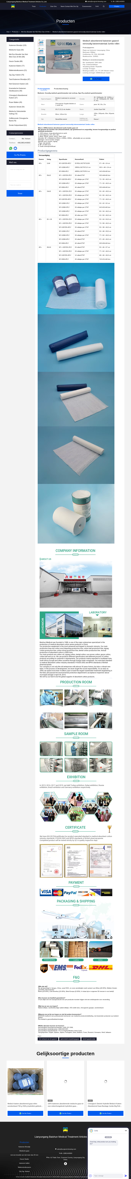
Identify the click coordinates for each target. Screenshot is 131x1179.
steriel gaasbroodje (89, 1039)
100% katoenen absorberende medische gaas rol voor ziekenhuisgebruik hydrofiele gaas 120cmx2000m (25, 1105)
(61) (18, 125)
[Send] (126, 1175)
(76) (18, 119)
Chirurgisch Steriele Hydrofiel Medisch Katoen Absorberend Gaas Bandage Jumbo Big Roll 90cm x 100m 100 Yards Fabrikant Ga (64, 1105)
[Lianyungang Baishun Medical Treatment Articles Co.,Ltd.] (13, 6)
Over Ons (53, 6)
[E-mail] (15, 148)
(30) (16, 50)
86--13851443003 (118, 1)
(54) (16, 107)
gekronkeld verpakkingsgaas (70, 1039)
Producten (43, 6)
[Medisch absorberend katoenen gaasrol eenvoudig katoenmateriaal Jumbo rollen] (63, 56)
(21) (18, 70)
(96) (18, 55)
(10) (18, 84)
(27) (18, 96)
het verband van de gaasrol (48, 1039)
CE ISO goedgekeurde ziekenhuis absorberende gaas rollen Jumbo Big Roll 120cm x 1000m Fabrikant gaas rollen (105, 1105)
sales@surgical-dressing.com (97, 1)
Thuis (34, 6)
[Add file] (90, 1175)
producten (15, 32)
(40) (17, 89)
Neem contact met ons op (69, 6)
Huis (8, 32)
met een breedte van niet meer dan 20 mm (35, 32)
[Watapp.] (11, 148)
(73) (17, 112)
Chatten (116, 6)
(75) (16, 75)
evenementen (86, 6)
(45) (15, 102)
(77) (16, 66)
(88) (16, 61)
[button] (41, 71)
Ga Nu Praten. (20, 155)
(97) (19, 79)
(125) (17, 45)
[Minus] (126, 1130)
